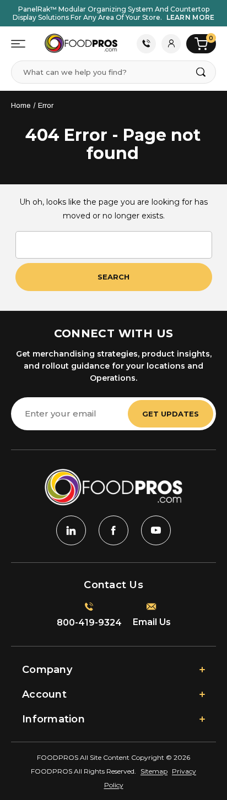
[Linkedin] (71, 530)
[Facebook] (113, 530)
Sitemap (153, 771)
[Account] (171, 43)
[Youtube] (156, 530)
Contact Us (146, 43)
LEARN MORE (190, 17)
